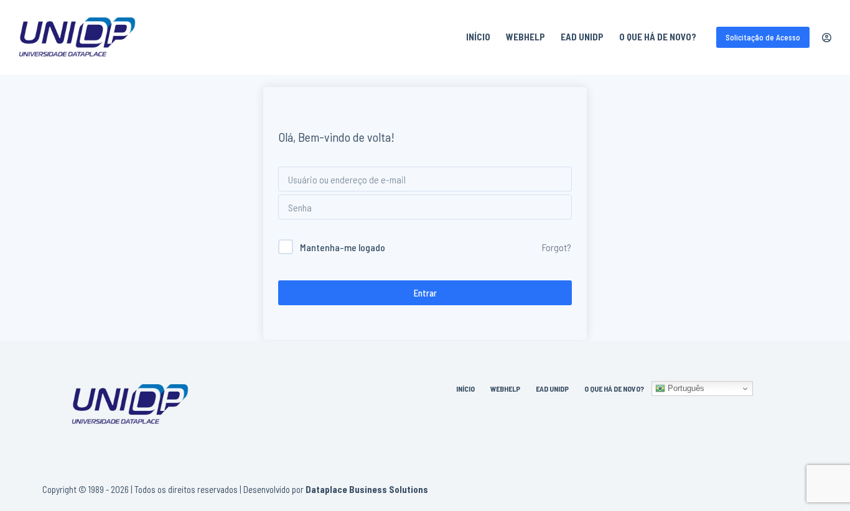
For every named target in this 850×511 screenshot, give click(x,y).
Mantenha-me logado (342, 247)
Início (478, 36)
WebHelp (525, 36)
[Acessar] (826, 37)
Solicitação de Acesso (763, 37)
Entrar (425, 292)
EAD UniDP (582, 36)
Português (684, 388)
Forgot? (556, 247)
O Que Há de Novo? (657, 36)
